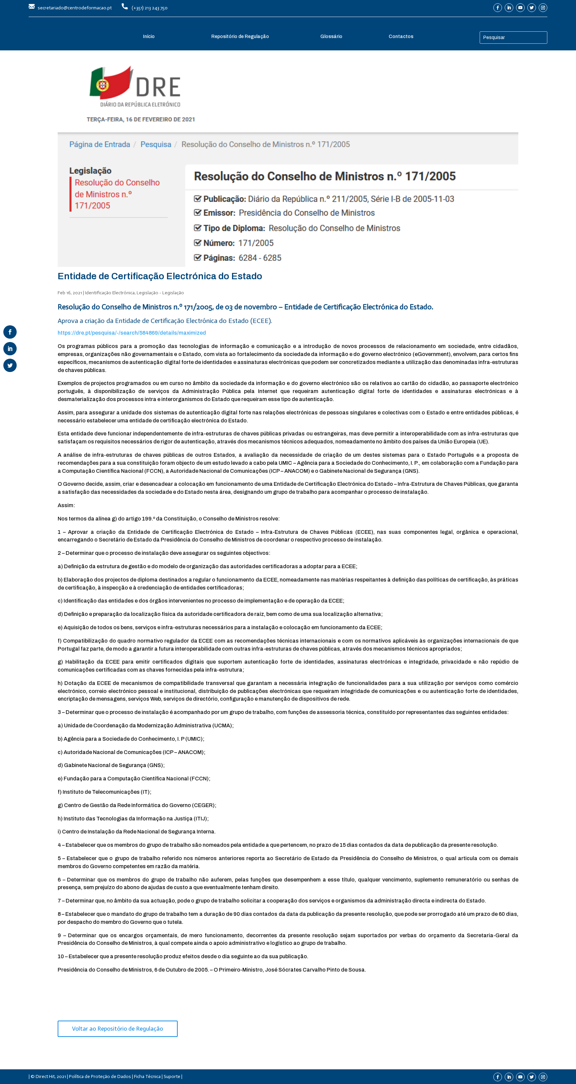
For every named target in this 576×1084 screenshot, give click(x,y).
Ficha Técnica (147, 1076)
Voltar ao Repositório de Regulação (117, 1028)
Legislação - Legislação (160, 293)
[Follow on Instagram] (543, 7)
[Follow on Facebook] (497, 7)
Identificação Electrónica (110, 293)
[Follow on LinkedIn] (509, 7)
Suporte (172, 1076)
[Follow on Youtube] (520, 7)
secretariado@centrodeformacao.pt (75, 8)
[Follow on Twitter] (531, 7)
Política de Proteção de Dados (100, 1076)
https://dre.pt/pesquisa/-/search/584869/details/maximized (132, 333)
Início (149, 36)
